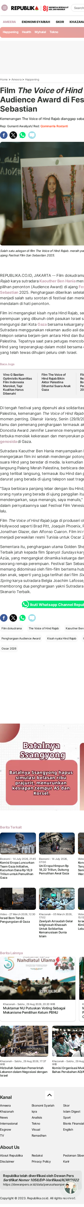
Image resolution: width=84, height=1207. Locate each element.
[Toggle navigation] (4, 7)
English (68, 1129)
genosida (9, 441)
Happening (11, 32)
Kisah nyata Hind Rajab (61, 638)
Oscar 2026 (9, 648)
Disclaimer (7, 1161)
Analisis (37, 1117)
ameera (9, 22)
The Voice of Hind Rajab (44, 628)
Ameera (16, 79)
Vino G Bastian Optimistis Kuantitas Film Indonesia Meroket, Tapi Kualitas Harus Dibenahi (17, 384)
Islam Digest (71, 1111)
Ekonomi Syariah (36, 22)
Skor (66, 1105)
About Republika (11, 1155)
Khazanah (7, 1111)
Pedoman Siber (73, 1155)
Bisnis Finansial (73, 1123)
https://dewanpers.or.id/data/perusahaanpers (35, 1184)
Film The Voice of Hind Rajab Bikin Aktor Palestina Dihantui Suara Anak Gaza (56, 382)
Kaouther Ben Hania (57, 281)
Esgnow (5, 1129)
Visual (36, 1129)
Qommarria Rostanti (54, 126)
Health (26, 32)
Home (4, 79)
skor (60, 22)
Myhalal (40, 32)
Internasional (8, 1123)
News (4, 1117)
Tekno (54, 32)
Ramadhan (39, 1135)
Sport (67, 1117)
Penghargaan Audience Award (21, 638)
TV (2, 1135)
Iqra (34, 1111)
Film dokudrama (12, 628)
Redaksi (37, 1155)
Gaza (42, 324)
